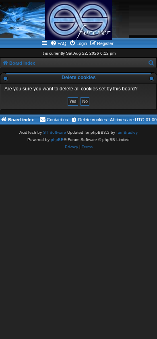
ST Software (54, 132)
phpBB (57, 139)
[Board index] (78, 20)
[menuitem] (58, 43)
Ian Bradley (127, 132)
